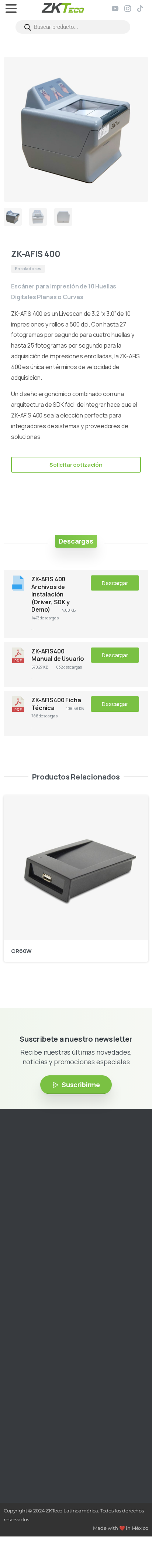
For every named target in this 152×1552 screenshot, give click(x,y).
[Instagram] (127, 8)
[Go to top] (131, 1524)
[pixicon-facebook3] (27, 1220)
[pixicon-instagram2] (16, 1220)
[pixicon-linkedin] (49, 1220)
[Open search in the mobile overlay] (73, 27)
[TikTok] (140, 8)
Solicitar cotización (76, 465)
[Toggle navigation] (11, 8)
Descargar (115, 582)
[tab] (76, 541)
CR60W (21, 951)
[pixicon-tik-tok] (60, 1220)
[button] (135, 69)
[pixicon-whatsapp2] (71, 1220)
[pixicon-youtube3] (38, 1220)
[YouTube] (115, 8)
